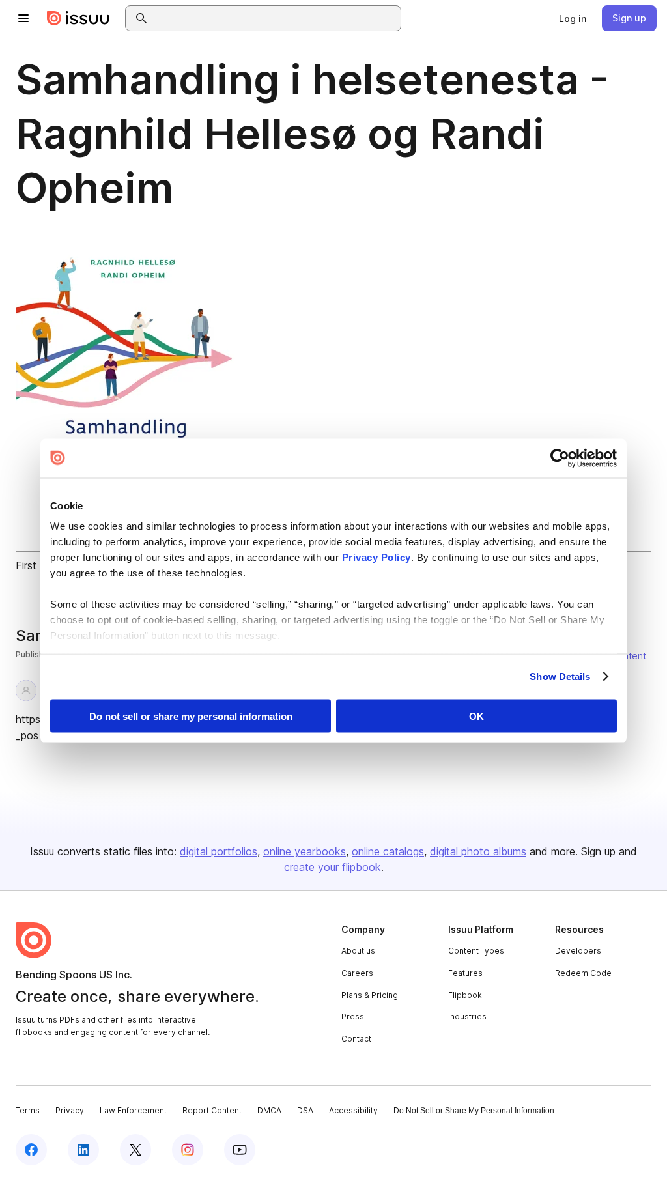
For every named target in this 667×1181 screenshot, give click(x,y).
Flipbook (465, 995)
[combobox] (274, 18)
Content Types (476, 951)
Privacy (69, 1110)
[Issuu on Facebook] (31, 1149)
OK (476, 715)
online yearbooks (304, 851)
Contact (356, 1039)
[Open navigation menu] (23, 18)
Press (352, 1016)
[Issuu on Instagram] (187, 1149)
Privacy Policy (376, 557)
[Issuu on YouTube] (239, 1149)
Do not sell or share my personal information (190, 715)
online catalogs (388, 851)
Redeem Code (583, 973)
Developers (578, 951)
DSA (305, 1110)
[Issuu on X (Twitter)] (135, 1149)
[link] (572, 18)
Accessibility (353, 1110)
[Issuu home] (78, 18)
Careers (357, 973)
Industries (467, 1016)
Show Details (560, 676)
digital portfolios (218, 851)
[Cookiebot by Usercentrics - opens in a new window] (560, 458)
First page (39, 565)
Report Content (212, 1110)
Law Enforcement (133, 1110)
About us (358, 951)
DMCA (269, 1110)
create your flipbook (332, 867)
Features (465, 973)
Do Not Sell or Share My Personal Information (473, 1110)
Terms (28, 1110)
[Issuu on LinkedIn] (83, 1149)
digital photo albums (478, 851)
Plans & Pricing (369, 995)
